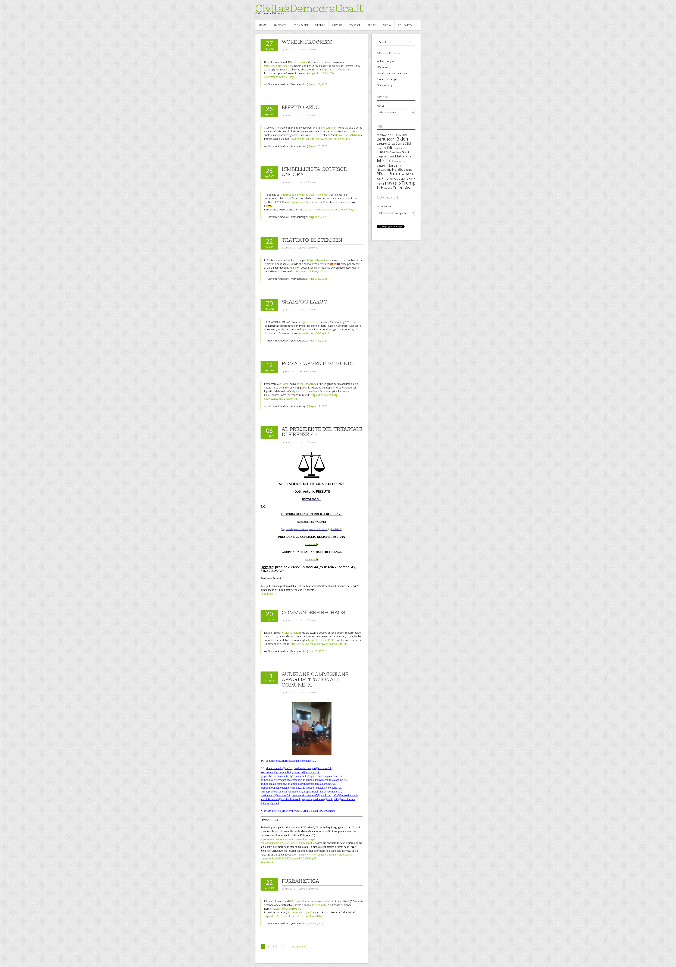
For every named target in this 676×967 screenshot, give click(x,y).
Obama (408, 169)
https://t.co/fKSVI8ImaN (315, 194)
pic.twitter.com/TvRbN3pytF (280, 77)
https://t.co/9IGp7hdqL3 (304, 643)
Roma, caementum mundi (317, 363)
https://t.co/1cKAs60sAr (304, 391)
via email (311, 544)
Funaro (383, 152)
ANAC (391, 135)
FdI (389, 147)
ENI (384, 147)
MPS (395, 161)
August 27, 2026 (318, 84)
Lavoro (337, 25)
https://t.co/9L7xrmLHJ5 (277, 916)
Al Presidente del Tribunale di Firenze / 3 (322, 431)
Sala (379, 179)
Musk (402, 161)
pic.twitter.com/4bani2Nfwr (307, 916)
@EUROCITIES (301, 810)
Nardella (394, 165)
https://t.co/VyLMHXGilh (286, 908)
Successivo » (297, 946)
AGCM (380, 135)
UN (390, 188)
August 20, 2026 (318, 340)
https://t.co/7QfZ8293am (336, 69)
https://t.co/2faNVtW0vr (347, 135)
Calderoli (382, 143)
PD (379, 174)
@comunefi (329, 127)
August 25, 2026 (318, 217)
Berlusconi (386, 139)
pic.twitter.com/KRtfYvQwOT (342, 209)
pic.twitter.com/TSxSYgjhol (313, 333)
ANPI (404, 135)
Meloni (385, 160)
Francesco (399, 148)
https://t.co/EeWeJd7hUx (323, 73)
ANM (399, 135)
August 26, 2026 (318, 146)
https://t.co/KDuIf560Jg (304, 138)
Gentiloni (395, 152)
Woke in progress (307, 42)
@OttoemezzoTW (297, 202)
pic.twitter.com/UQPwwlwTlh (280, 398)
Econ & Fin (300, 25)
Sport (372, 25)
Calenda (391, 144)
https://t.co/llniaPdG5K (321, 640)
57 (285, 946)
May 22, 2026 (316, 923)
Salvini (387, 178)
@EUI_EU (317, 810)
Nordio (397, 169)
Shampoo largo (304, 301)
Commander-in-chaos (313, 612)
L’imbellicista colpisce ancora (314, 171)
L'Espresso (383, 156)
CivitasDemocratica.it (309, 8)
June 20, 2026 (316, 651)
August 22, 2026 (318, 278)
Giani (405, 152)
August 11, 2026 (318, 406)
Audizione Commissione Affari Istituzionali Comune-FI (315, 679)
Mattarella (403, 156)
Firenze (320, 25)
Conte (400, 143)
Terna (380, 183)
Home (262, 25)
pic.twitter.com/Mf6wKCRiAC (333, 138)
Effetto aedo (301, 107)
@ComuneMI (285, 810)
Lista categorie (384, 206)
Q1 (402, 174)
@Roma (306, 329)
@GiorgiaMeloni (316, 260)
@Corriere (329, 810)
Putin (394, 173)
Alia (385, 135)
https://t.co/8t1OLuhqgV (311, 209)
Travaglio (392, 183)
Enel (379, 148)
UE (380, 187)
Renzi (410, 174)
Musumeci (382, 165)
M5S (392, 156)
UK (385, 188)
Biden (402, 139)
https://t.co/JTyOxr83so (278, 65)
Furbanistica (300, 881)
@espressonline (299, 62)
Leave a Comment (308, 49)
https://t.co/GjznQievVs (300, 912)
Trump (408, 183)
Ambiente (280, 25)
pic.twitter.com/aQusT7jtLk (333, 643)
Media (387, 25)
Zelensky (401, 188)
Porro (385, 174)
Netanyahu (384, 170)
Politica (354, 25)
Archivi (380, 105)
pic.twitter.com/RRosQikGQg (309, 271)
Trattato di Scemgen (312, 240)
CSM (408, 143)
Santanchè (399, 179)
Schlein (410, 179)
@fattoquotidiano (291, 194)
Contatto (405, 25)
